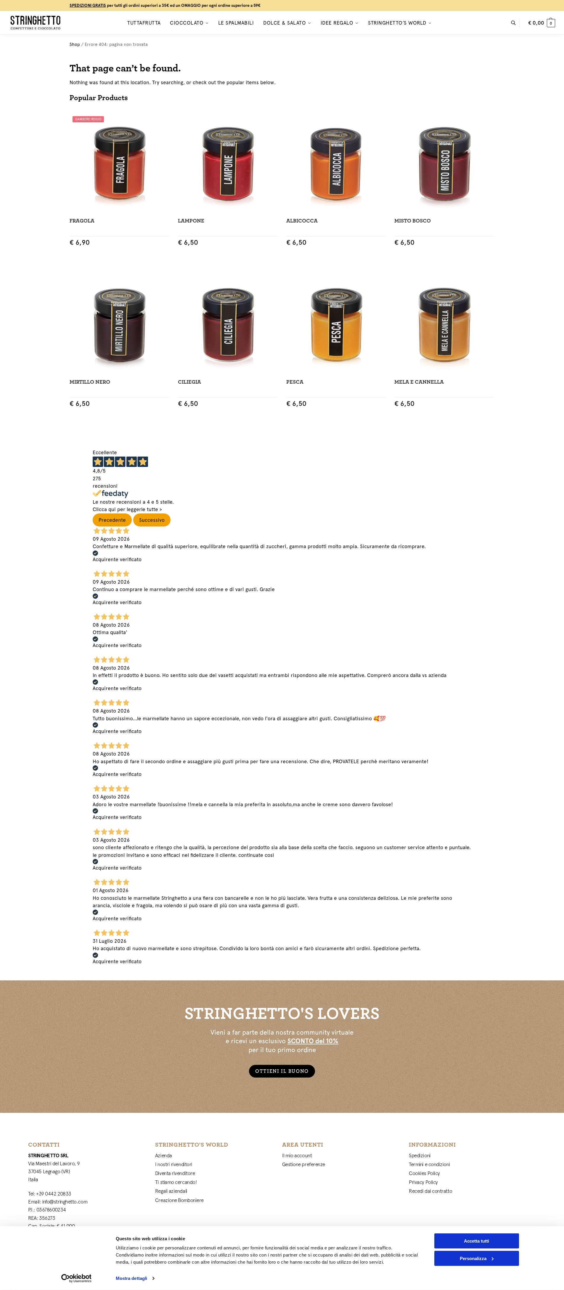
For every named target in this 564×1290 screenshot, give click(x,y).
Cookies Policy (424, 1173)
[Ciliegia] (227, 324)
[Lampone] (227, 163)
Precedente (112, 520)
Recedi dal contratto (430, 1191)
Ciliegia (189, 382)
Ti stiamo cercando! (176, 1182)
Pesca (294, 382)
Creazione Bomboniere (179, 1200)
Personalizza (473, 1258)
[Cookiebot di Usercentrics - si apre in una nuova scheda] (76, 1278)
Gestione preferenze (303, 1164)
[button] (541, 23)
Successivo (152, 520)
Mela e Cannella (419, 382)
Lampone (191, 221)
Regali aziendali (171, 1191)
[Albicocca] (336, 163)
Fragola (82, 221)
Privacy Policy (423, 1182)
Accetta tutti (476, 1240)
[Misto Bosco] (444, 163)
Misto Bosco (412, 221)
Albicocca (302, 221)
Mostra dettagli (131, 1278)
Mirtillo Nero (90, 382)
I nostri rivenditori (173, 1164)
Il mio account (297, 1155)
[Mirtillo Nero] (119, 324)
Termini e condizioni (429, 1164)
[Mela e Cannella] (444, 324)
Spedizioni (420, 1155)
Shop (75, 44)
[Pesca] (336, 324)
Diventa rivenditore (175, 1173)
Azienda (163, 1155)
